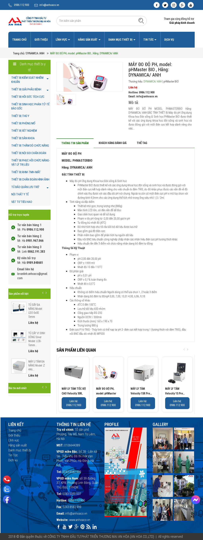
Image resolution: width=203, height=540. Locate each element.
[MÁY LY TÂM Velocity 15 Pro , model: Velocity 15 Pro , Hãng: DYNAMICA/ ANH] (177, 372)
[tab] (75, 143)
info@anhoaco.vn (49, 5)
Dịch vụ (169, 39)
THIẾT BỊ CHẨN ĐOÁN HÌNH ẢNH (30, 179)
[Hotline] (7, 479)
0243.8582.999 (71, 472)
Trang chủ (19, 39)
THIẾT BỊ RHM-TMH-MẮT (26, 172)
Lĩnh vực (62, 39)
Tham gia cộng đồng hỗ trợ (179, 18)
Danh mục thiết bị (120, 39)
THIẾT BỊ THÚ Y (20, 116)
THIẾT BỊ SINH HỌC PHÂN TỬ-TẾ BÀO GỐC (30, 106)
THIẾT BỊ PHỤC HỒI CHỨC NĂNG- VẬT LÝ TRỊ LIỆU (30, 162)
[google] (182, 5)
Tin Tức (148, 39)
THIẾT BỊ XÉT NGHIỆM (24, 130)
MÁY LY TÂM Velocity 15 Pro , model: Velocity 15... (177, 393)
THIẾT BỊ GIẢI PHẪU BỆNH (26, 89)
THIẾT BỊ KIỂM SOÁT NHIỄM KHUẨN (27, 80)
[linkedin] (95, 526)
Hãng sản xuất (88, 39)
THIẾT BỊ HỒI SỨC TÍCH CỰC (27, 97)
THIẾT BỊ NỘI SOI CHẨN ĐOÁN (28, 153)
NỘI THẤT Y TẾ (20, 194)
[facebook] (157, 5)
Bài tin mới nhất (18, 388)
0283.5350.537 (71, 494)
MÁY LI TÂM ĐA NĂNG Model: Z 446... (36, 365)
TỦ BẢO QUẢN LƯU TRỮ (25, 187)
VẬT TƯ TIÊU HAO (21, 202)
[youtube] (191, 5)
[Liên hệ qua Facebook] (195, 499)
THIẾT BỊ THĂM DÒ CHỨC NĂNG (30, 145)
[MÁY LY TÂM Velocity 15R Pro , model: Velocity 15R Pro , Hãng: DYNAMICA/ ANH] (143, 372)
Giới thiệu (41, 39)
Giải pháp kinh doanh (182, 22)
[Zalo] (7, 489)
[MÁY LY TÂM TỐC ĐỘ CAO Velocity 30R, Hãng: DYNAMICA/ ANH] (74, 372)
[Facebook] (7, 499)
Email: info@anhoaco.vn (143, 96)
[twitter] (165, 5)
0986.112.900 (21, 5)
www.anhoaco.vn (79, 520)
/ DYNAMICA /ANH (34, 53)
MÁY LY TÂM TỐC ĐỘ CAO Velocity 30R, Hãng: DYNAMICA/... (74, 393)
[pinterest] (82, 526)
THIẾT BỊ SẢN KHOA (23, 138)
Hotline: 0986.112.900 (141, 92)
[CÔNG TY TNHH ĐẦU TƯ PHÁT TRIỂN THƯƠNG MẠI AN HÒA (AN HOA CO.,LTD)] (29, 20)
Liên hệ (132, 87)
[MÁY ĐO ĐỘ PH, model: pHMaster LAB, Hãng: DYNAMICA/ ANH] (108, 372)
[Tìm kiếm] (141, 20)
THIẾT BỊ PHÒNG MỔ (23, 123)
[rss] (88, 526)
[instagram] (174, 5)
